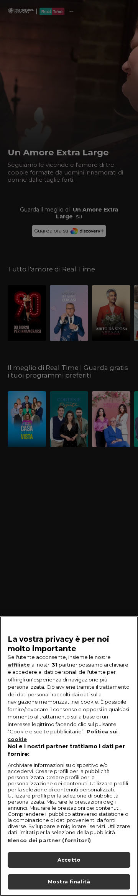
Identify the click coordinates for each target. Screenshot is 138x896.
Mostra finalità (69, 881)
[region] (69, 756)
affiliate (19, 665)
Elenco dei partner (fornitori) (49, 840)
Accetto (69, 860)
